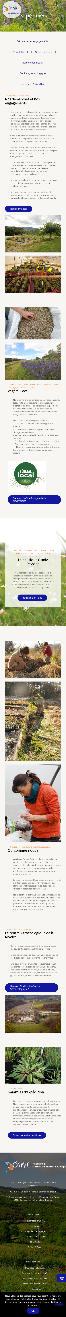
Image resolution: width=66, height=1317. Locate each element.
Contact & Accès (35, 1247)
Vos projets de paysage (35, 1231)
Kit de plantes (35, 1289)
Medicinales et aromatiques (34, 1278)
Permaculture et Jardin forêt (35, 1273)
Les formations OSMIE (35, 1236)
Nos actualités (35, 1242)
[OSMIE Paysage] (11, 10)
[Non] (59, 1304)
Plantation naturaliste (35, 1268)
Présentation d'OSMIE (35, 1221)
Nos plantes (35, 1226)
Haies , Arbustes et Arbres (35, 1284)
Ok (33, 1310)
